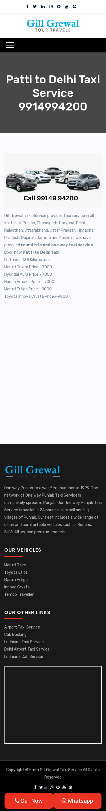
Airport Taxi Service (22, 627)
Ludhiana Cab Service (23, 656)
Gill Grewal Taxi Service (61, 769)
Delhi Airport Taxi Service (27, 649)
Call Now (31, 800)
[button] (10, 45)
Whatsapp (79, 800)
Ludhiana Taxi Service (24, 642)
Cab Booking (15, 634)
